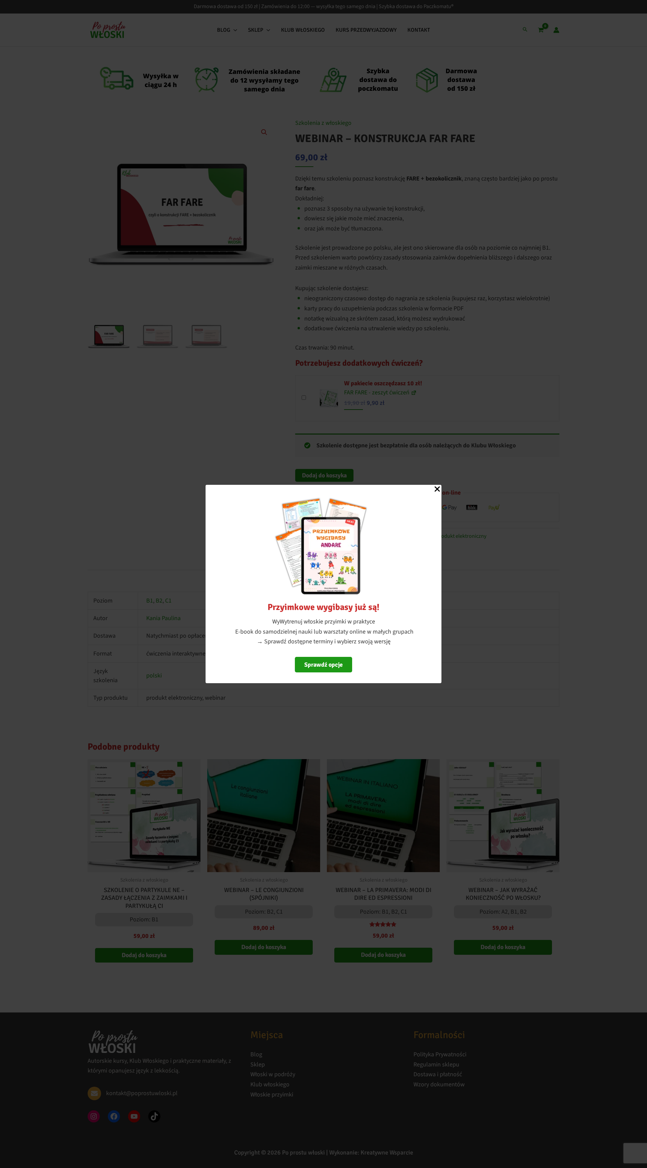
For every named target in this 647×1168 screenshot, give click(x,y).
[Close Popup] (437, 489)
